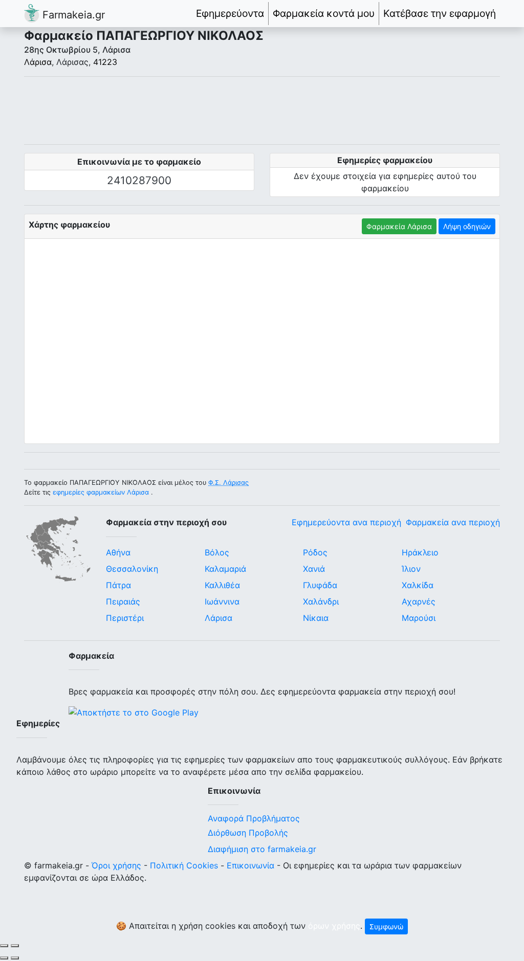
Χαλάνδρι (321, 601)
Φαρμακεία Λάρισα (399, 226)
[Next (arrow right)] (15, 957)
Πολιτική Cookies (184, 865)
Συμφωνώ (386, 926)
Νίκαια (316, 618)
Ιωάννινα (222, 601)
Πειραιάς (123, 601)
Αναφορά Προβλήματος (254, 818)
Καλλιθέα (222, 585)
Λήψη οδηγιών (467, 226)
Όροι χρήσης (116, 865)
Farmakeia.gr (72, 15)
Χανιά (314, 569)
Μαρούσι (418, 618)
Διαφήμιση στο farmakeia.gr (262, 849)
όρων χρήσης (334, 926)
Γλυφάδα (320, 585)
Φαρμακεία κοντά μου (324, 13)
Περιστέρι (125, 618)
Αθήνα (118, 552)
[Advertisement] (262, 110)
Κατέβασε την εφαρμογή (439, 13)
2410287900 (139, 180)
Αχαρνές (418, 601)
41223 (105, 62)
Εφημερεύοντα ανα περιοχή (346, 522)
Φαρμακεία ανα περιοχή (453, 522)
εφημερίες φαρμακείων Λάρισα (101, 492)
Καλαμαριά (225, 569)
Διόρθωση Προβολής (248, 833)
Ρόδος (315, 552)
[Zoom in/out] (15, 945)
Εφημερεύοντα (230, 13)
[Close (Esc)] (4, 945)
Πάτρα (118, 585)
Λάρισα (38, 62)
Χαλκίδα (417, 585)
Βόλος (217, 552)
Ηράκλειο (420, 552)
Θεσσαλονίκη (132, 569)
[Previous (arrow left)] (4, 957)
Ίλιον (411, 569)
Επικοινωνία (250, 865)
